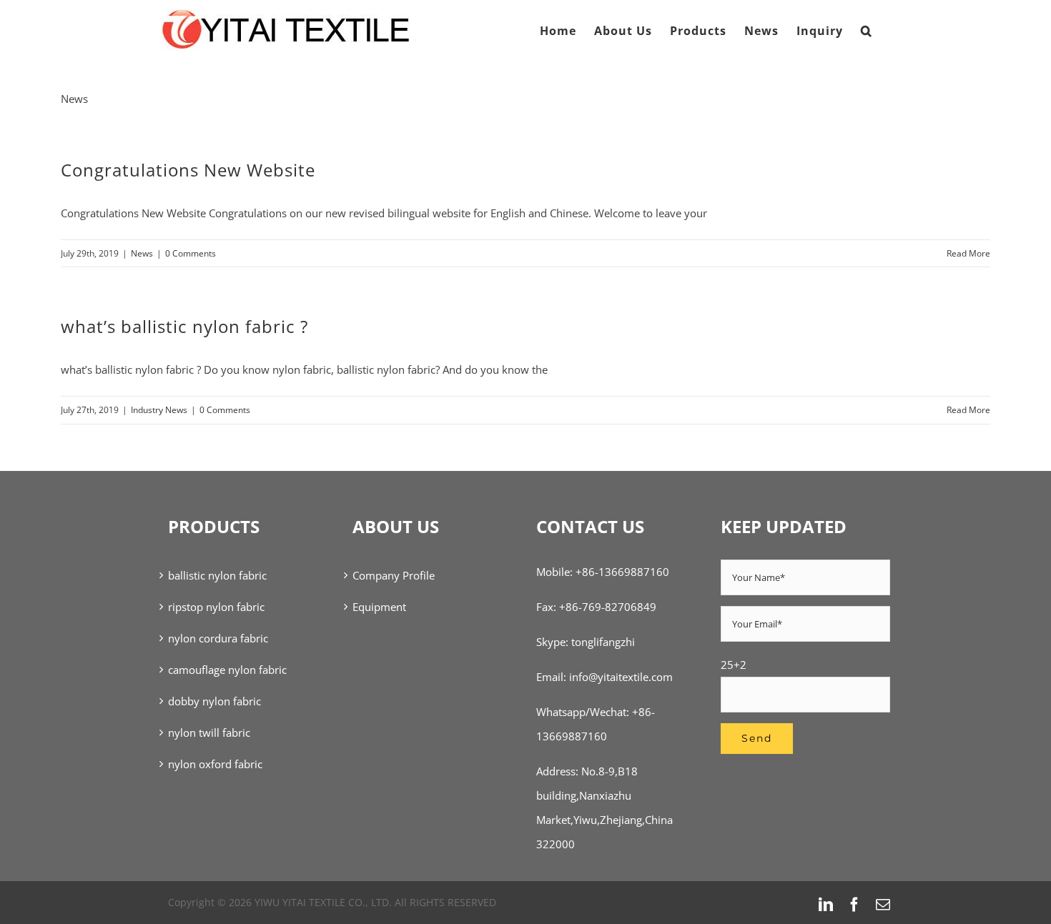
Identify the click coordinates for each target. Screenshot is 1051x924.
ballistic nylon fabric (217, 575)
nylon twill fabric (209, 732)
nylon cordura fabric (218, 638)
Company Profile (393, 575)
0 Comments (190, 253)
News (142, 253)
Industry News (159, 410)
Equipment (379, 607)
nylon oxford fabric (215, 764)
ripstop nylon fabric (216, 607)
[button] (866, 30)
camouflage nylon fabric (227, 669)
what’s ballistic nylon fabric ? (184, 326)
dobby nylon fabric (214, 701)
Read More (968, 253)
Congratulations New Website (188, 170)
